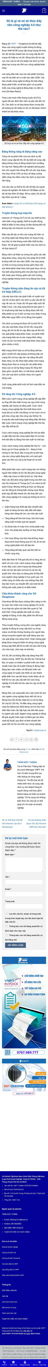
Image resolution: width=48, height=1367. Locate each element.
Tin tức (28, 749)
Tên (7, 877)
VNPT (13, 43)
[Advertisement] (24, 1133)
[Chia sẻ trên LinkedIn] (36, 739)
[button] (3, 10)
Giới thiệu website (9, 1290)
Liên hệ (5, 1296)
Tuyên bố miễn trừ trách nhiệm (17, 1232)
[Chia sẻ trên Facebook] (16, 739)
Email (8, 889)
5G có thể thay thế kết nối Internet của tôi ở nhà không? (12, 823)
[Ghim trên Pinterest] (31, 739)
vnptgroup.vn (40, 730)
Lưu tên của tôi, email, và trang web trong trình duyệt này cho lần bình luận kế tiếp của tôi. (24, 918)
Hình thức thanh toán (9, 1302)
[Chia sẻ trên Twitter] (21, 739)
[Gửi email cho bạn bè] (26, 739)
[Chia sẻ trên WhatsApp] (12, 739)
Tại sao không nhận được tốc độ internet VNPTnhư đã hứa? (36, 823)
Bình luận (10, 854)
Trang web (10, 901)
